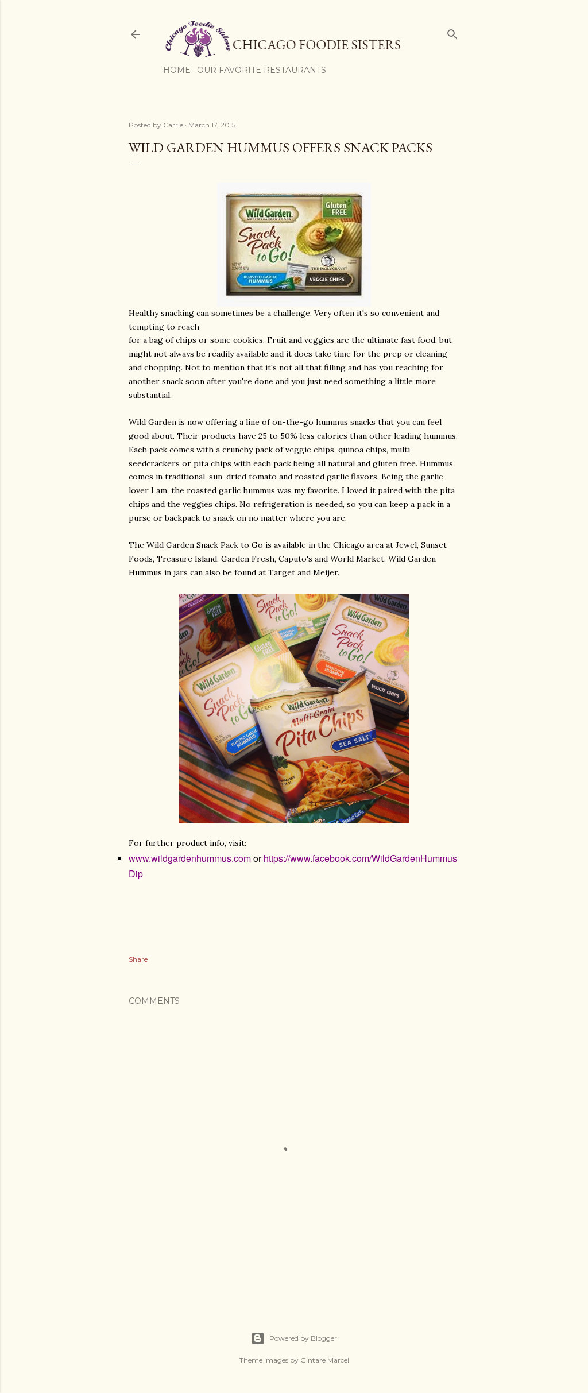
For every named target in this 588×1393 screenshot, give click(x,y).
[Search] (452, 32)
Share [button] (138, 959)
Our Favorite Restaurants (261, 70)
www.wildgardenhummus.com (190, 858)
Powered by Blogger (303, 1338)
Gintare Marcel (324, 1360)
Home (177, 70)
